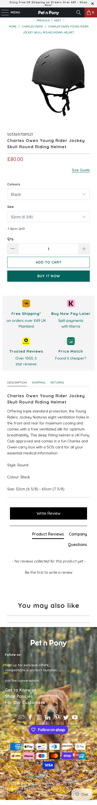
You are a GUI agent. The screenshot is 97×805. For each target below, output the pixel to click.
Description (17, 382)
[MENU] (2, 12)
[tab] (48, 535)
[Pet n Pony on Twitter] (66, 717)
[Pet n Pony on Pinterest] (57, 717)
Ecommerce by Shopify (23, 789)
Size (10, 207)
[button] (48, 571)
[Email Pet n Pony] (21, 717)
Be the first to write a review (48, 572)
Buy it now (48, 276)
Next (58, 20)
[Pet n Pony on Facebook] (30, 717)
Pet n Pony (25, 783)
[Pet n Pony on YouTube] (75, 717)
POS (71, 783)
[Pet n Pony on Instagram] (39, 717)
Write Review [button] (48, 513)
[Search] (78, 12)
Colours (13, 184)
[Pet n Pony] (48, 12)
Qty (10, 239)
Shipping (39, 382)
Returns (57, 382)
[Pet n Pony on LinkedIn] (48, 717)
